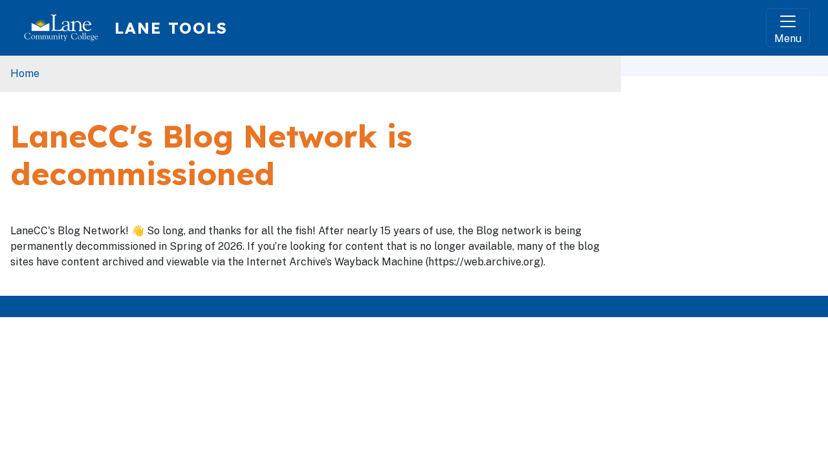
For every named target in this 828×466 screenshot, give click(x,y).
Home (24, 73)
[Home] (66, 27)
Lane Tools (171, 28)
